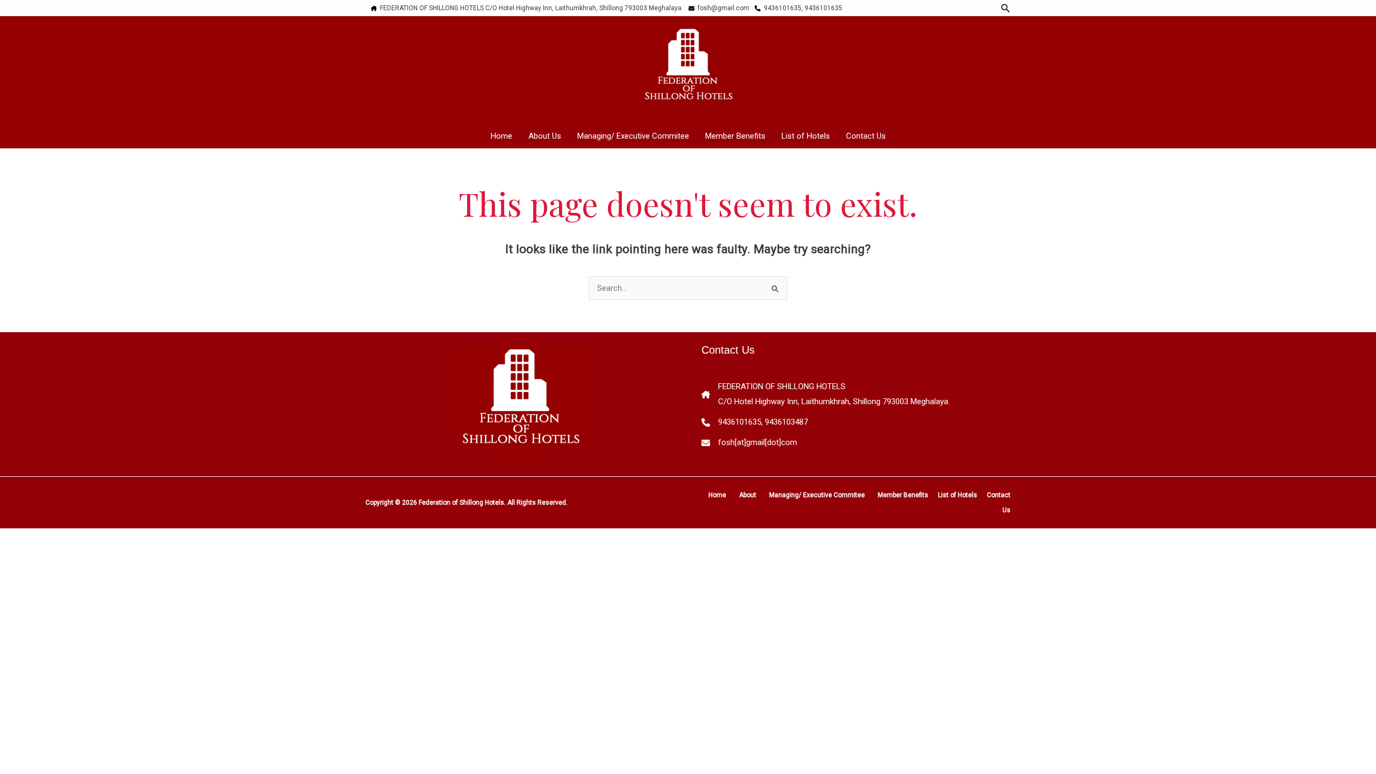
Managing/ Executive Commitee (633, 136)
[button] (1005, 8)
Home (501, 136)
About (747, 495)
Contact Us (866, 136)
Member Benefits (735, 136)
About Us (544, 136)
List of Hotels (806, 136)
